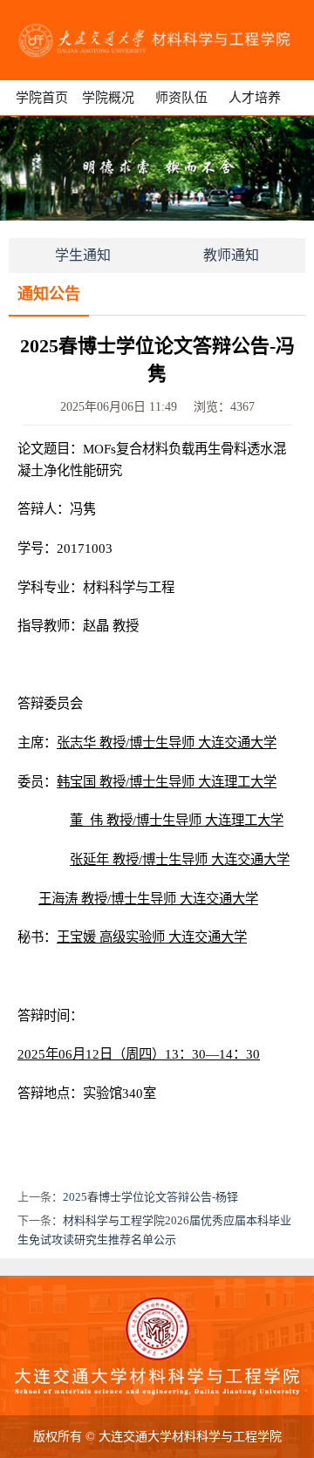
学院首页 (42, 98)
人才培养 (255, 98)
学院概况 (108, 98)
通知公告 (48, 294)
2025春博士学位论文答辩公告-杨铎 (150, 1196)
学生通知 (83, 255)
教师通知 (231, 255)
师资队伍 (181, 98)
